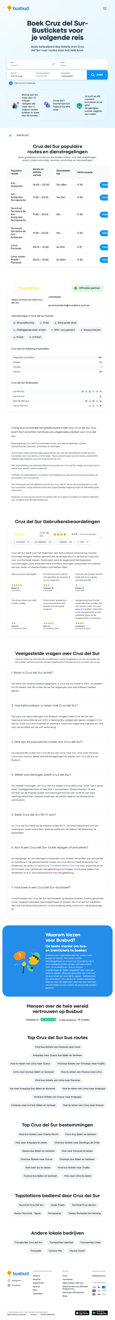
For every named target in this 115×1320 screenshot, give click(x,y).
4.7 (28, 542)
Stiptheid (42, 542)
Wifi (82, 542)
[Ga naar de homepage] (18, 8)
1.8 (87, 542)
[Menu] (105, 8)
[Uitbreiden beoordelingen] (101, 538)
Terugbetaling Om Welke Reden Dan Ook (56, 866)
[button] (53, 64)
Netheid (63, 542)
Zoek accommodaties (24, 83)
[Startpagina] (10, 135)
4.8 (70, 542)
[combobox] (28, 64)
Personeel (20, 542)
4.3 (50, 542)
